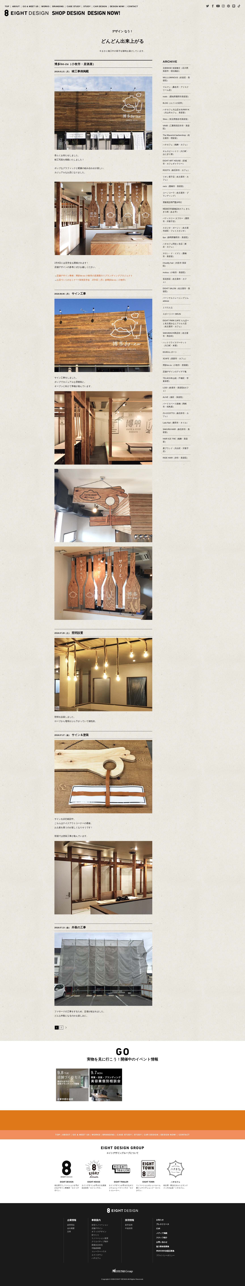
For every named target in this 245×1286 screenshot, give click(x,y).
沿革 (69, 1232)
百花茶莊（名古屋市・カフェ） (175, 280)
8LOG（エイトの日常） (173, 103)
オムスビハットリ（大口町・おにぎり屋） (176, 152)
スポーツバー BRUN (172, 314)
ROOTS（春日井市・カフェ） (176, 170)
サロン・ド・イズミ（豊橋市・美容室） (175, 254)
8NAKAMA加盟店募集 (165, 1251)
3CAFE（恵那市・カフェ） (175, 358)
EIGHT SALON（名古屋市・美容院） (176, 290)
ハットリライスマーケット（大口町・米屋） (175, 344)
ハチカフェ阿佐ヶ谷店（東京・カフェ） (175, 245)
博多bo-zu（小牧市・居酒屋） (75, 64)
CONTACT (132, 6)
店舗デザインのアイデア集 (175, 371)
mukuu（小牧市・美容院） (175, 272)
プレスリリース (162, 1224)
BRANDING (58, 6)
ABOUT (16, 6)
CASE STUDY (73, 6)
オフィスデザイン (99, 1232)
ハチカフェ (96, 1258)
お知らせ (160, 1220)
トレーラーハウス (99, 1251)
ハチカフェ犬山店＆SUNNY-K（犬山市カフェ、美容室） (176, 111)
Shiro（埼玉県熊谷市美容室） (176, 119)
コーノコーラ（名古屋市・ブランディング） (176, 194)
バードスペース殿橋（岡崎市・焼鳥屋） (175, 405)
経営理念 (71, 1225)
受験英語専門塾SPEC (172, 202)
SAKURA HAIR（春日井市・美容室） (176, 430)
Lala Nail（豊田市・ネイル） (175, 423)
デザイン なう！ (122, 31)
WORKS (45, 6)
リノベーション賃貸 (100, 1238)
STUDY (87, 6)
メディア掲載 (161, 1233)
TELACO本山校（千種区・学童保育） (176, 379)
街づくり (95, 1235)
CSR (158, 1229)
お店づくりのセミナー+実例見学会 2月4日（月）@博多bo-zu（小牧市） (92, 280)
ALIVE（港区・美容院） (173, 397)
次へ (65, 1027)
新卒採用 (128, 1225)
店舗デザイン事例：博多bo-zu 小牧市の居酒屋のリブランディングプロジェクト (95, 275)
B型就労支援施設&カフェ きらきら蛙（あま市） (176, 210)
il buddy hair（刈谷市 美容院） (174, 264)
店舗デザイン (97, 1228)
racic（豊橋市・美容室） (174, 186)
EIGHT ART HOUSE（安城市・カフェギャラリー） (175, 162)
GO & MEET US (30, 6)
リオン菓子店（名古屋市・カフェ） (176, 178)
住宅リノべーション (100, 1225)
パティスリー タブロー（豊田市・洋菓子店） (176, 219)
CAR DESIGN (100, 6)
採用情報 (129, 1220)
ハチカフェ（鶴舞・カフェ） (176, 145)
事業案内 (96, 1220)
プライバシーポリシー (165, 1255)
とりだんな (168, 307)
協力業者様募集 (162, 1246)
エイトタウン (97, 1255)
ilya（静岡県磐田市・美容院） (176, 237)
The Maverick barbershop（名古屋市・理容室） (176, 136)
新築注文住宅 (97, 1245)
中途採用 (128, 1228)
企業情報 (71, 1220)
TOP (7, 6)
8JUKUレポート (170, 352)
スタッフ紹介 (161, 1237)
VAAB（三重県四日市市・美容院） (176, 127)
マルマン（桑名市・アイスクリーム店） (176, 88)
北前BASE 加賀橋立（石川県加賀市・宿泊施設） (175, 69)
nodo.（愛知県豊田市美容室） (176, 96)
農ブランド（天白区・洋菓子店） (176, 449)
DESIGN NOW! (117, 6)
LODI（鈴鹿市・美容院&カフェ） (176, 389)
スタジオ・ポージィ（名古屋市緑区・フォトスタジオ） (176, 229)
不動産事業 (96, 1248)
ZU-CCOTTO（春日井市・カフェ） (176, 414)
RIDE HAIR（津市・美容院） (176, 458)
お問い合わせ (161, 1242)
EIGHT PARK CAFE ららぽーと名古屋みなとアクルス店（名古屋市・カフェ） (176, 323)
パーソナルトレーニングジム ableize (176, 299)
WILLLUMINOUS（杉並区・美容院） (176, 79)
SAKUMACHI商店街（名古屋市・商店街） (175, 334)
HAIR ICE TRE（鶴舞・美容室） (175, 440)
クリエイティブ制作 (100, 1241)
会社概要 (71, 1228)
